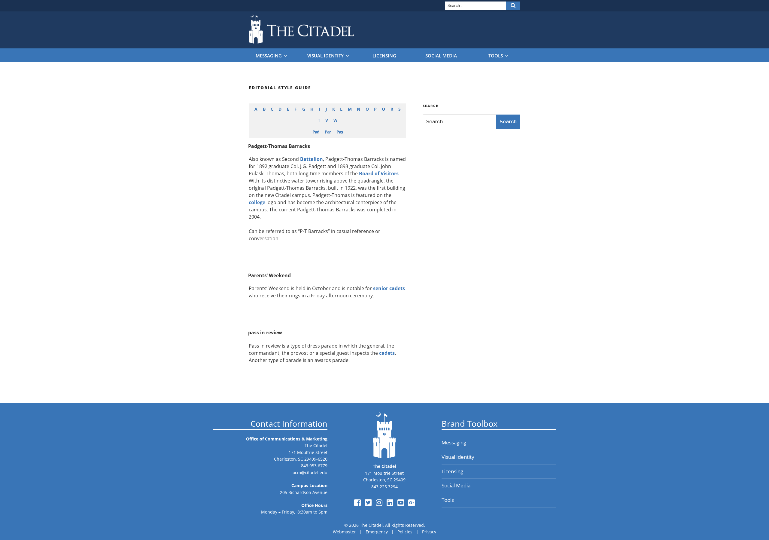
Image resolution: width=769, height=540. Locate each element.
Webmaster (344, 532)
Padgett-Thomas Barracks (279, 146)
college (257, 202)
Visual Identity (325, 56)
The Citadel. (372, 525)
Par (328, 132)
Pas (339, 132)
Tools (495, 56)
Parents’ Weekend (269, 275)
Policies (404, 532)
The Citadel (316, 445)
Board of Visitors (379, 173)
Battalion (311, 159)
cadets (397, 288)
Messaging (269, 56)
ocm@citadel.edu (310, 472)
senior (380, 288)
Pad (315, 132)
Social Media (441, 56)
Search (508, 121)
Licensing (384, 56)
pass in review (265, 332)
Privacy (429, 532)
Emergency (377, 532)
